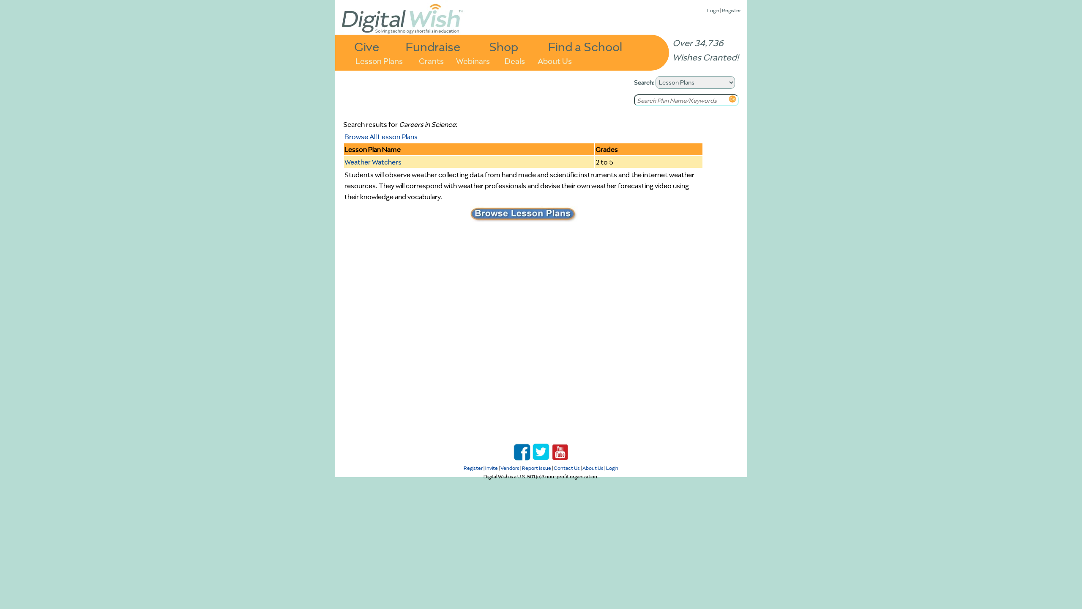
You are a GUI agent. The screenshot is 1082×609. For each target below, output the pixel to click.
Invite (491, 468)
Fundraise (433, 46)
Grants (431, 60)
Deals (515, 60)
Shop (503, 46)
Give (367, 46)
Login (713, 10)
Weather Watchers (373, 162)
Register (731, 10)
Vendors (509, 468)
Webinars (473, 60)
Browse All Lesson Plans (381, 136)
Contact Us (567, 468)
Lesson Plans (379, 60)
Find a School (585, 46)
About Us (555, 60)
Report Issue (536, 468)
